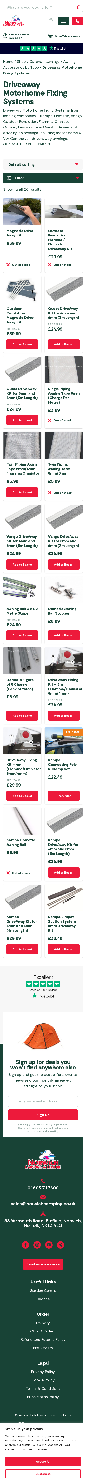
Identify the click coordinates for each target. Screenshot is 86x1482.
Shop (21, 61)
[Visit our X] (60, 1245)
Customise (43, 1474)
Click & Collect (43, 1331)
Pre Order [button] (64, 796)
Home (8, 61)
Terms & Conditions (43, 1388)
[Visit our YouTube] (49, 1245)
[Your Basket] (51, 21)
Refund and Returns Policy (43, 1339)
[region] (43, 1452)
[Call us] (77, 21)
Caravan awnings (44, 61)
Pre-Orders (43, 1347)
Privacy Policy (43, 1371)
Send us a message (43, 1264)
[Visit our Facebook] (25, 1245)
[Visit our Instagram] (37, 1245)
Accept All (43, 1461)
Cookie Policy (43, 1380)
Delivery (43, 1322)
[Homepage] (13, 20)
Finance (43, 1298)
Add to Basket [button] (22, 344)
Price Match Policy (43, 1396)
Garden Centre (43, 1290)
